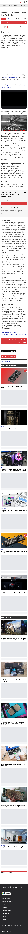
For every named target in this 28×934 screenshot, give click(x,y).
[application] (14, 99)
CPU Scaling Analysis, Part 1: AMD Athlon (14, 334)
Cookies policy (5, 907)
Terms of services (17, 207)
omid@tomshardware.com (10, 77)
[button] (26, 2)
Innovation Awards (13, 5)
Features (4, 18)
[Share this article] (2, 27)
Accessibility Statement (7, 910)
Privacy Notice (19, 209)
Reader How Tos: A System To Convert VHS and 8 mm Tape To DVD (13, 85)
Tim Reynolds (11, 18)
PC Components (5, 9)
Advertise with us (6, 913)
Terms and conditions (7, 898)
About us (4, 916)
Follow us (16, 27)
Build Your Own (12, 351)
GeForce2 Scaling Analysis (9, 332)
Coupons (4, 919)
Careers (3, 922)
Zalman (4, 351)
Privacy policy (5, 904)
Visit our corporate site (12, 888)
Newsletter (24, 27)
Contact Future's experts (7, 901)
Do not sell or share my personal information (12, 925)
